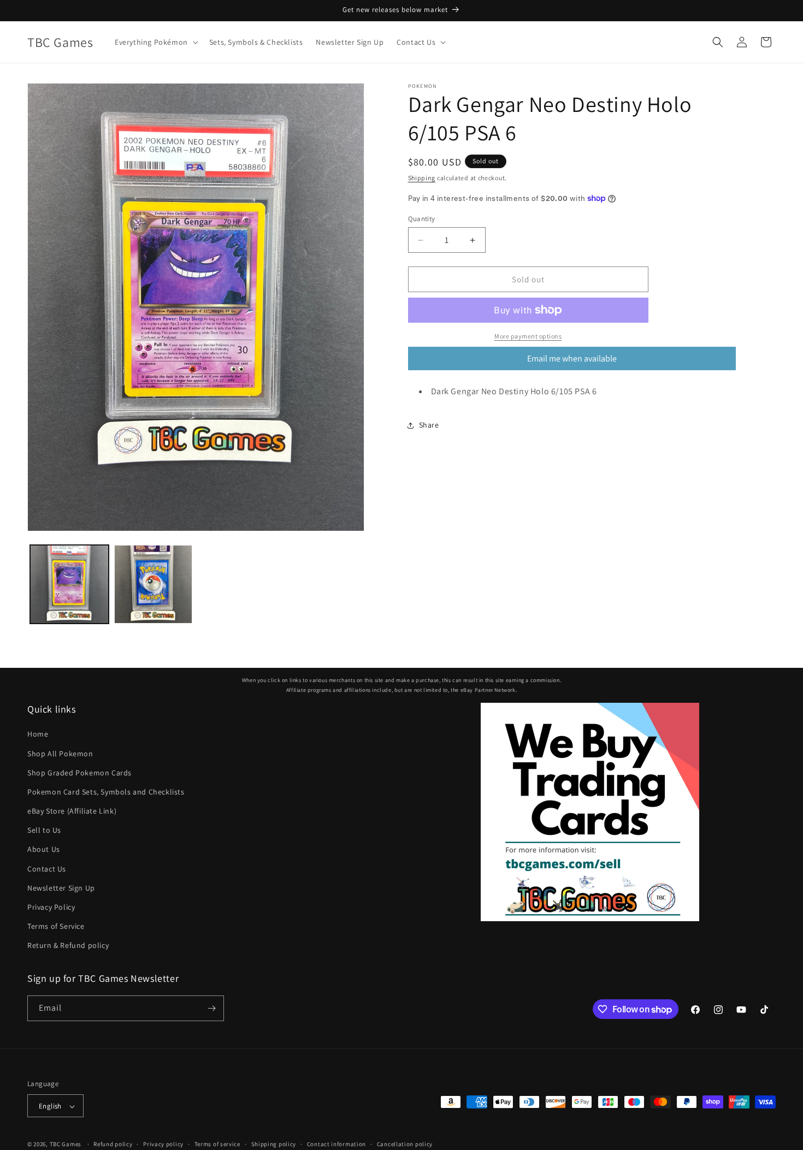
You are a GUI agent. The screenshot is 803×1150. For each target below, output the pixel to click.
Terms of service (217, 1144)
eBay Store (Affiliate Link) (71, 811)
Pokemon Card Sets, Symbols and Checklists (106, 792)
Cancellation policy (405, 1144)
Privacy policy (163, 1144)
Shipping (422, 178)
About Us (43, 850)
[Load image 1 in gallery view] (69, 584)
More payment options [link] (528, 336)
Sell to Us (44, 830)
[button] (155, 42)
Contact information (336, 1144)
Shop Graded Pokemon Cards (79, 773)
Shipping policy (274, 1144)
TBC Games (65, 1144)
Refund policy (112, 1144)
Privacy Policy (51, 907)
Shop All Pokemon (60, 753)
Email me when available (572, 358)
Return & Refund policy (68, 946)
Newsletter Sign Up (61, 888)
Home (37, 734)
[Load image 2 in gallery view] (153, 584)
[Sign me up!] (211, 1008)
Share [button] (429, 425)
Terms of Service (56, 926)
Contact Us (46, 869)
